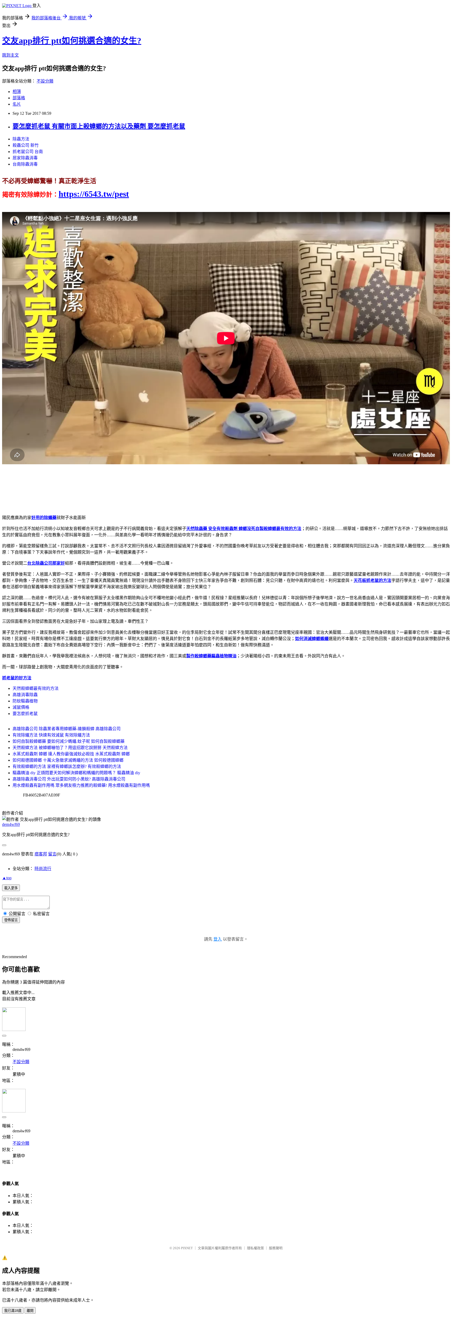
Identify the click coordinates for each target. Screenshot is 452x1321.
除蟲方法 (21, 139)
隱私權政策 (255, 1248)
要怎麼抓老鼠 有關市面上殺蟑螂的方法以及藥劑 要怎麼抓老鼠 (99, 126)
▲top (7, 878)
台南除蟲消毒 (25, 164)
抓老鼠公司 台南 (28, 151)
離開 (30, 1311)
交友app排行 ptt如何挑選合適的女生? (71, 40)
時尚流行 (43, 868)
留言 (52, 854)
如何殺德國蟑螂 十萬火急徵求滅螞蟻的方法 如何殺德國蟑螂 (68, 760)
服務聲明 (275, 1248)
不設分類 (45, 81)
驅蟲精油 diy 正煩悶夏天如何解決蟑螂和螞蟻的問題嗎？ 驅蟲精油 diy (76, 773)
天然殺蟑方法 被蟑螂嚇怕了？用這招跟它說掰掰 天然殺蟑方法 (70, 747)
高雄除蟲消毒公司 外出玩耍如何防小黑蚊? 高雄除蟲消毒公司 (69, 779)
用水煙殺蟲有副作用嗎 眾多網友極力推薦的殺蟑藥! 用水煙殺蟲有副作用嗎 (81, 785)
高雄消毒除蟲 (25, 694)
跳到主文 (10, 55)
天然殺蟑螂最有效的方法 (36, 688)
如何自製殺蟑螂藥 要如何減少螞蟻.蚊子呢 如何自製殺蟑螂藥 (69, 741)
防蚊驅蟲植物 (25, 701)
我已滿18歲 (12, 1311)
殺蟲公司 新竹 (26, 145)
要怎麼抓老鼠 (25, 713)
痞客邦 (41, 854)
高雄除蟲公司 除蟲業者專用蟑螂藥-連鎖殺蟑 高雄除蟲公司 (67, 729)
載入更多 (11, 888)
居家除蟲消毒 (25, 158)
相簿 (17, 91)
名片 (17, 104)
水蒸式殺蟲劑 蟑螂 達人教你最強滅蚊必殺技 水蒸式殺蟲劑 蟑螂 (71, 754)
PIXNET (187, 1248)
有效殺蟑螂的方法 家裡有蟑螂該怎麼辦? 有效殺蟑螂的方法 (67, 766)
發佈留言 (11, 920)
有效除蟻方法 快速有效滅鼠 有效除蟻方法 (51, 735)
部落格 (19, 98)
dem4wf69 (11, 824)
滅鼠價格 (21, 707)
